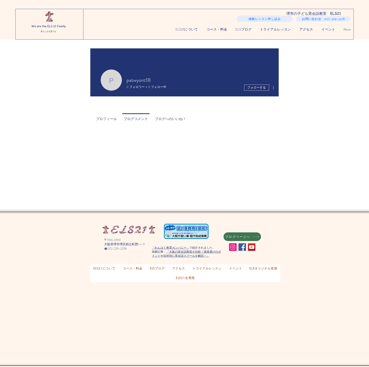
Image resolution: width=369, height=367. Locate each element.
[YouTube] (251, 247)
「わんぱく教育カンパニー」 (170, 247)
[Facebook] (242, 247)
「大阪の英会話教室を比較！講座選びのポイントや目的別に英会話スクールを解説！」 (186, 254)
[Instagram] (233, 247)
